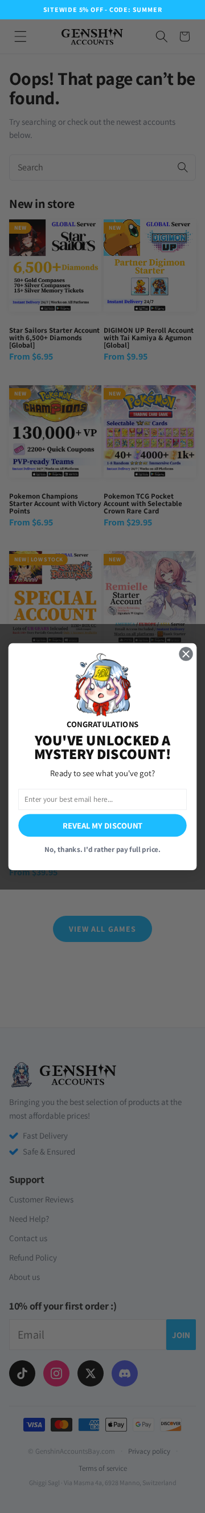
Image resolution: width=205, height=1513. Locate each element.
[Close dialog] (186, 653)
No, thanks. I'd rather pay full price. (102, 849)
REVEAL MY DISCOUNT (102, 824)
